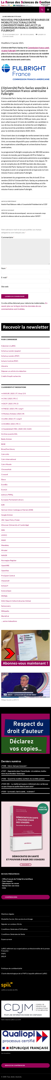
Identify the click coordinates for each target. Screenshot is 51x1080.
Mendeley (5, 545)
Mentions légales (7, 914)
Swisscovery (6, 606)
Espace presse (6, 939)
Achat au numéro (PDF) (10, 356)
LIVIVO (4, 535)
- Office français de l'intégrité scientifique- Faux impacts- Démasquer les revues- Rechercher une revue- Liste (17, 883)
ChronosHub (6, 469)
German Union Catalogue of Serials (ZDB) (17, 510)
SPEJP (3, 956)
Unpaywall (5, 581)
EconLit (4, 490)
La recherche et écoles (11, 16)
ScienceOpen (6, 591)
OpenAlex (5, 570)
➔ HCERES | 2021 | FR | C (11, 424)
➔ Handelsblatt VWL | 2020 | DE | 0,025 (16, 429)
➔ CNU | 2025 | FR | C (9, 398)
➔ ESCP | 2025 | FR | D (9, 404)
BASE (3, 444)
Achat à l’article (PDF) (9, 361)
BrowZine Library (8, 449)
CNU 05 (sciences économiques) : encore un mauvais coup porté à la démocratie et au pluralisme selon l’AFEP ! (23, 213)
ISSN (3, 530)
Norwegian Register (8, 560)
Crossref (4, 474)
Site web (4, 286)
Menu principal (48, 10)
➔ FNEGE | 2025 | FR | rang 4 (12, 409)
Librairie (4, 366)
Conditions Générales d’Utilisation (14, 929)
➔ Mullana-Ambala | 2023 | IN (12, 414)
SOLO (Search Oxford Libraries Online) (16, 601)
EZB (2, 505)
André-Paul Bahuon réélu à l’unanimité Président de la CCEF (24, 202)
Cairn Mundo (6, 464)
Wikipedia (5, 611)
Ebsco (3, 479)
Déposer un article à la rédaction (13, 371)
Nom (4, 268)
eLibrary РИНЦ (7, 495)
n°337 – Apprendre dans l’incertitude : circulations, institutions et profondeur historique (24, 772)
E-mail (4, 277)
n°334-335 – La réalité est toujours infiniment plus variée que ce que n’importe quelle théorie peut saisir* (24, 785)
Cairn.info (5, 454)
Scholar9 (4, 586)
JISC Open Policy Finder (10, 520)
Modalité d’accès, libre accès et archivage (17, 919)
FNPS (3, 954)
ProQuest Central (8, 576)
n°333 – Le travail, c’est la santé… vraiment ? (18, 792)
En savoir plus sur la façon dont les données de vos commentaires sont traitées (24, 306)
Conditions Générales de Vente (13, 934)
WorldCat (5, 616)
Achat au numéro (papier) (11, 351)
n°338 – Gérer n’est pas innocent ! (14, 766)
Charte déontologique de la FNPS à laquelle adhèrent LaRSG (24, 973)
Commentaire (7, 237)
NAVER (4, 555)
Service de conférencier (15, 1065)
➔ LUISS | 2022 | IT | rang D (11, 419)
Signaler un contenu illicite (11, 924)
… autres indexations (9, 621)
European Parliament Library (12, 500)
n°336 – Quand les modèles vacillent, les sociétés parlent (22, 779)
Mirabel (4, 550)
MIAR (3, 540)
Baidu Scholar (6, 439)
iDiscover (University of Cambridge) (15, 525)
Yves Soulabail (28, 34)
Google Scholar (7, 515)
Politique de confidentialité (11, 968)
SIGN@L (4, 596)
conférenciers (11, 897)
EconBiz (4, 484)
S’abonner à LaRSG (8, 346)
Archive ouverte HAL (9, 434)
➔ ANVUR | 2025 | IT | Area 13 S (13, 393)
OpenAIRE (5, 565)
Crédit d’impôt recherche (11, 376)
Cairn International (8, 459)
